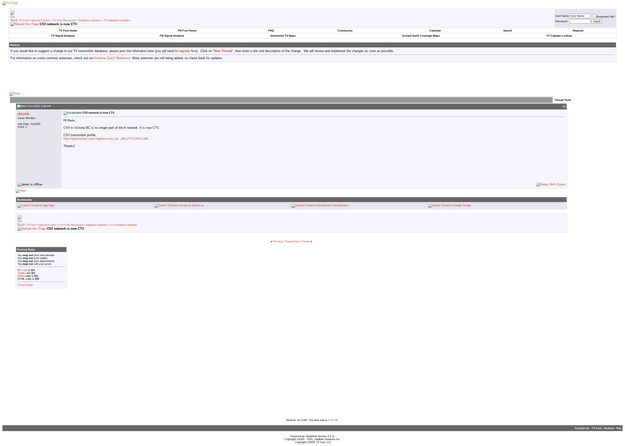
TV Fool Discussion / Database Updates (77, 20)
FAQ (271, 30)
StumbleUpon (341, 205)
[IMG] (21, 275)
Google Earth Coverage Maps (421, 35)
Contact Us (582, 428)
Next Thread (302, 241)
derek (24, 113)
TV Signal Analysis (63, 35)
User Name (562, 15)
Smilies (22, 273)
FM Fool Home (187, 30)
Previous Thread (283, 241)
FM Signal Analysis (172, 35)
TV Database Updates (117, 20)
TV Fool (23, 20)
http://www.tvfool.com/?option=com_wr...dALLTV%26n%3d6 (105, 139)
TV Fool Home (68, 30)
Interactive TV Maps (283, 35)
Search (507, 30)
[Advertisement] (312, 76)
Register (578, 30)
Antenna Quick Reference (112, 58)
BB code (23, 270)
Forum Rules (25, 284)
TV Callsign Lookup (559, 35)
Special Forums (40, 20)
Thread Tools (562, 99)
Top (618, 428)
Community (345, 30)
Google (466, 205)
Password (561, 21)
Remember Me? (605, 16)
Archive (609, 428)
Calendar (435, 30)
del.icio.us (198, 205)
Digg (51, 205)
